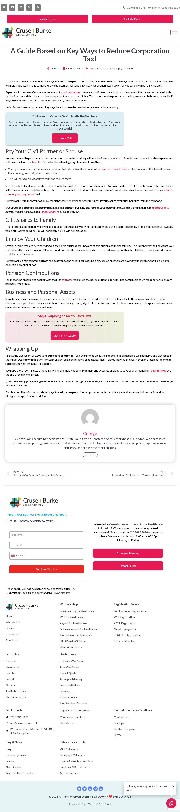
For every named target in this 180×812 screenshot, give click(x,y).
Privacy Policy (60, 592)
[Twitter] (12, 7)
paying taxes (158, 370)
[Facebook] (4, 7)
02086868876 (50, 211)
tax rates (67, 279)
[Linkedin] (90, 788)
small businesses (71, 92)
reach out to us (160, 207)
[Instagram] (29, 7)
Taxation (127, 68)
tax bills (36, 162)
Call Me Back (132, 19)
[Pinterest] (38, 7)
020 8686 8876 (138, 532)
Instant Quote (47, 19)
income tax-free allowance (113, 169)
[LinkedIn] (21, 7)
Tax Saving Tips (111, 68)
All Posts (90, 454)
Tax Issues (95, 68)
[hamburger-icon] (174, 32)
